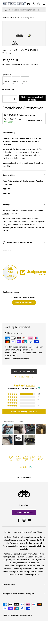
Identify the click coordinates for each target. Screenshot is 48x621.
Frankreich (22, 562)
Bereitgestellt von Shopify (24, 615)
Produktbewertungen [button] (24, 371)
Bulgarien (7, 559)
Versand (14, 64)
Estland (41, 559)
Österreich (32, 556)
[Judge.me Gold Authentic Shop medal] (18, 458)
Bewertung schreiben (24, 302)
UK (18, 574)
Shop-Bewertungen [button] (24, 377)
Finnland (12, 562)
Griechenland (10, 565)
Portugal (12, 571)
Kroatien (23, 559)
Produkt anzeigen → (34, 120)
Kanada (15, 559)
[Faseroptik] (16, 80)
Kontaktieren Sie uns (24, 512)
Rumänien (21, 571)
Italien (32, 565)
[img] (24, 385)
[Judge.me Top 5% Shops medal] (40, 458)
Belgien (41, 556)
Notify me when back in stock (32, 98)
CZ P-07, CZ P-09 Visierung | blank (19, 115)
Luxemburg (17, 568)
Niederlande (28, 568)
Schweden (40, 571)
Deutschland (33, 562)
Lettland (40, 565)
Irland (26, 565)
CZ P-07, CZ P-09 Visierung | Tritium (22, 17)
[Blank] (6, 80)
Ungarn (19, 565)
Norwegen (38, 568)
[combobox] (24, 9)
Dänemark (32, 559)
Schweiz (12, 574)
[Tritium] (25, 80)
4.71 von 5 (30, 385)
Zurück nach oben (24, 477)
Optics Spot (12, 615)
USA (37, 574)
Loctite (5, 213)
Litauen (7, 568)
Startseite (5, 17)
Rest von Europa (27, 574)
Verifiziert (24, 467)
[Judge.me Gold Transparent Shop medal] (25, 458)
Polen (5, 571)
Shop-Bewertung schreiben (24, 411)
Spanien (30, 571)
